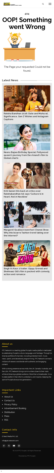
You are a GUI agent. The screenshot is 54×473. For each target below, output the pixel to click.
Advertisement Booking (15, 408)
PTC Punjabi (31, 456)
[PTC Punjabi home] (13, 4)
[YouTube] (14, 446)
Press (6, 416)
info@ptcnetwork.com (10, 441)
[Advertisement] (27, 308)
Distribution (9, 412)
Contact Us (9, 400)
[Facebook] (4, 446)
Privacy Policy (10, 404)
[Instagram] (19, 446)
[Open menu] (50, 4)
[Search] (43, 4)
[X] (9, 446)
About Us (8, 397)
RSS (6, 420)
